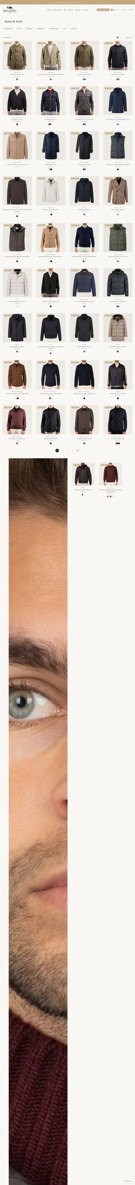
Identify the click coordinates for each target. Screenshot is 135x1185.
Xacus (50, 299)
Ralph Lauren (118, 254)
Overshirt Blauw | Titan (117, 438)
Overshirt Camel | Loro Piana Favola (17, 164)
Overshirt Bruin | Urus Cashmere (84, 119)
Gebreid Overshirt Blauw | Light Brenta (84, 393)
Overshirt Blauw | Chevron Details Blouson (84, 256)
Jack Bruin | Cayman (17, 119)
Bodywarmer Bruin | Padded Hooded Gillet (17, 256)
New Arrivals (58, 10)
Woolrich (117, 117)
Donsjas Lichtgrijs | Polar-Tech (17, 301)
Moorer (51, 207)
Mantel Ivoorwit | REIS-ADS (50, 209)
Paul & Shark (17, 207)
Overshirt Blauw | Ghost (118, 74)
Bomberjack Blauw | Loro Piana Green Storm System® (50, 347)
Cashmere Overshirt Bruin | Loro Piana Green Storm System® (17, 210)
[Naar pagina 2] (78, 450)
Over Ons (86, 10)
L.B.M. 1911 (118, 207)
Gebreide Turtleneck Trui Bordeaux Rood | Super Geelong (110, 490)
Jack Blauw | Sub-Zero (84, 209)
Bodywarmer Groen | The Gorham (117, 256)
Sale (65, 10)
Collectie (49, 10)
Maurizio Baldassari (50, 254)
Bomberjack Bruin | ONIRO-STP (83, 490)
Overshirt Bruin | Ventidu (84, 438)
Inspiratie (78, 10)
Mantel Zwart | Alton (84, 164)
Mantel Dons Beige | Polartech (117, 347)
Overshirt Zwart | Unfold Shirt (50, 301)
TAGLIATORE (17, 162)
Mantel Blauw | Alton (51, 164)
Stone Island (17, 72)
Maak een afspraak (103, 10)
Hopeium (117, 391)
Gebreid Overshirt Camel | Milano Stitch (17, 393)
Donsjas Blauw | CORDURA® (118, 301)
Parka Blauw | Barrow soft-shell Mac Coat (117, 119)
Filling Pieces (84, 299)
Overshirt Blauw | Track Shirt (118, 393)
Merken (70, 10)
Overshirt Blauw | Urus (50, 119)
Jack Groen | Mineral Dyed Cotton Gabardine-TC (50, 74)
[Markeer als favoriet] (29, 43)
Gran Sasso (110, 488)
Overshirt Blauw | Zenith (51, 438)
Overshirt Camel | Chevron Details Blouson (51, 256)
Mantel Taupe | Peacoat (117, 209)
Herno (84, 207)
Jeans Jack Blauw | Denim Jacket (84, 301)
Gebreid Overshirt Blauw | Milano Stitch (51, 393)
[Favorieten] (128, 10)
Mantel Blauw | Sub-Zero (17, 347)
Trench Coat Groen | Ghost (17, 74)
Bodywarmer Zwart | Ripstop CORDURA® (117, 164)
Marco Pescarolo (17, 117)
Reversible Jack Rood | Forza (17, 438)
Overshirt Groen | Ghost (84, 74)
